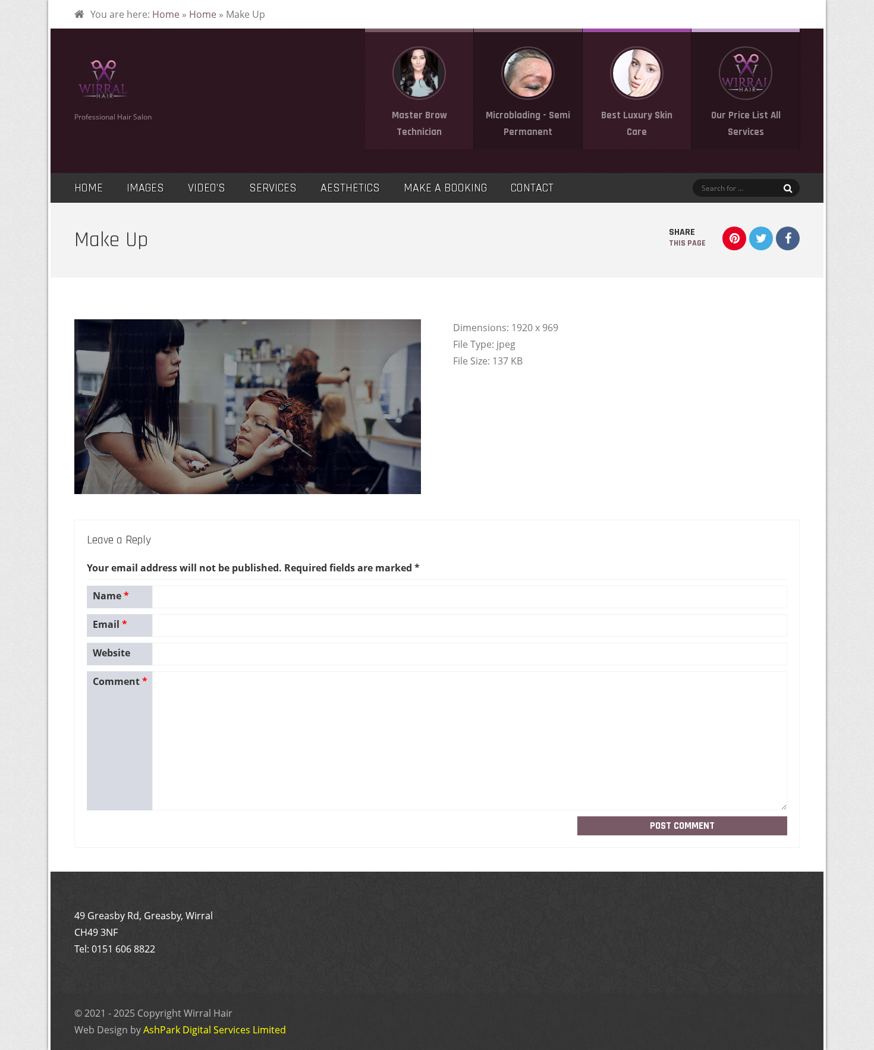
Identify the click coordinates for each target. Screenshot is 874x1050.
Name (111, 595)
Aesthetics (350, 188)
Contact (532, 188)
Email (110, 624)
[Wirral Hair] (102, 96)
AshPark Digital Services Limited (214, 1029)
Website (111, 652)
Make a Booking (445, 188)
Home (166, 14)
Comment (120, 681)
